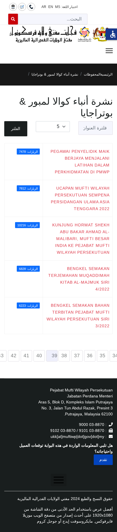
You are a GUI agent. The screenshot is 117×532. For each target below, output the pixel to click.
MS (57, 7)
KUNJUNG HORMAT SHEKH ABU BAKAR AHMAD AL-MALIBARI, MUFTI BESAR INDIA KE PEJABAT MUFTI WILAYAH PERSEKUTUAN (81, 239)
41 (26, 355)
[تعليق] (22, 7)
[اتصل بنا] (31, 7)
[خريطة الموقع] (13, 7)
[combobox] (52, 19)
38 (64, 355)
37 (77, 355)
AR (43, 7)
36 (90, 355)
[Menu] (58, 51)
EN (50, 7)
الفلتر (15, 128)
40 (39, 355)
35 (102, 355)
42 (13, 355)
